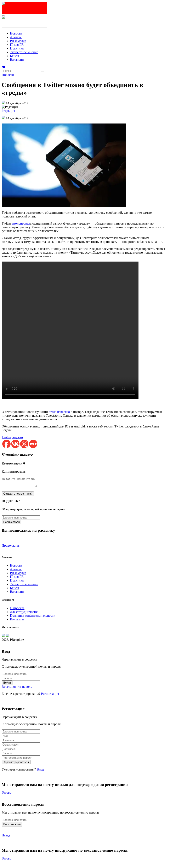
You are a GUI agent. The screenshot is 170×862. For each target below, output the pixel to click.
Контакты (17, 619)
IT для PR (17, 44)
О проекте (17, 608)
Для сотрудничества (24, 612)
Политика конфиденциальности (32, 615)
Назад (6, 835)
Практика (17, 48)
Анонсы (16, 37)
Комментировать (14, 471)
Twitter (6, 437)
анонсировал (21, 223)
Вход (40, 769)
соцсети (17, 437)
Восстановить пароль (17, 686)
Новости (16, 33)
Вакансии (17, 59)
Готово (6, 792)
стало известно (59, 412)
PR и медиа (18, 41)
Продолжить (10, 545)
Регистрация (50, 693)
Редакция (8, 110)
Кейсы (14, 56)
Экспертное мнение (24, 52)
